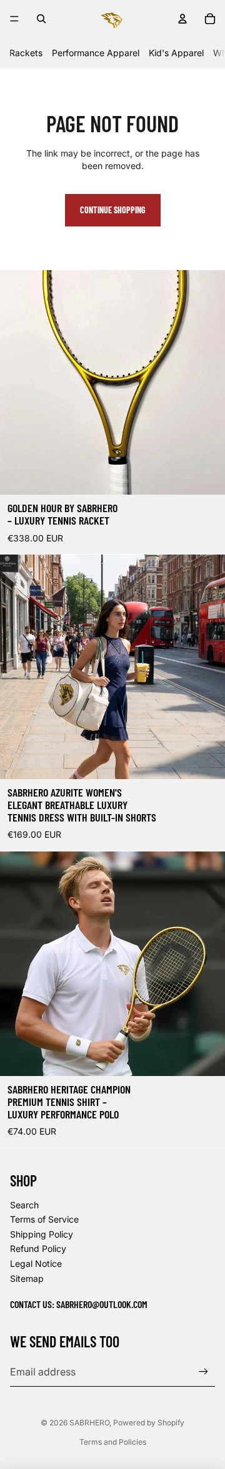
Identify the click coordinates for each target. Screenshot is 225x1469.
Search (24, 1205)
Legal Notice (36, 1263)
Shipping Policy (41, 1234)
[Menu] (14, 18)
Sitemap (27, 1278)
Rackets (25, 52)
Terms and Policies (112, 1442)
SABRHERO (89, 1422)
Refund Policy (38, 1248)
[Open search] (41, 18)
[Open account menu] (182, 18)
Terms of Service (44, 1219)
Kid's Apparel (176, 52)
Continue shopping (113, 210)
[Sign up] (203, 1372)
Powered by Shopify (148, 1422)
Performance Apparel (95, 52)
